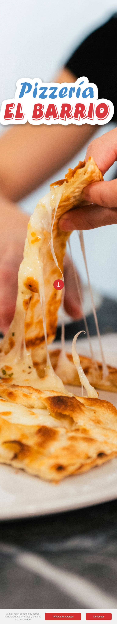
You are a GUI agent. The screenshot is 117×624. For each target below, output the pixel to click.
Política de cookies (63, 616)
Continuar (98, 616)
